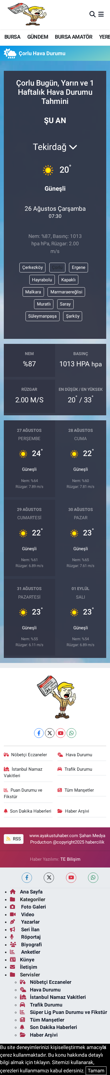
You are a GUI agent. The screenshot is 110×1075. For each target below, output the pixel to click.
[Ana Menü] (101, 14)
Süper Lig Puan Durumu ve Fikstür (68, 1012)
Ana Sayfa (31, 892)
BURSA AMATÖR (73, 37)
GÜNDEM (37, 37)
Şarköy (72, 316)
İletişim (28, 967)
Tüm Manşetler (79, 790)
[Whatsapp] (71, 733)
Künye (27, 960)
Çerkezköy (32, 267)
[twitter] (49, 878)
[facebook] (27, 878)
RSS (16, 839)
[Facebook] (39, 733)
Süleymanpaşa (42, 316)
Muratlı (44, 304)
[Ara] (92, 14)
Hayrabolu (42, 279)
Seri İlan (30, 929)
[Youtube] (60, 733)
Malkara (33, 292)
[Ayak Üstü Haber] (26, 14)
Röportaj (30, 937)
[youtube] (71, 878)
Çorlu (57, 267)
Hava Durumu (79, 754)
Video (27, 914)
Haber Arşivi (77, 811)
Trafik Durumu (78, 769)
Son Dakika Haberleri (30, 811)
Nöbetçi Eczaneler (29, 754)
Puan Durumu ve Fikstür (23, 793)
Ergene (78, 267)
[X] (50, 733)
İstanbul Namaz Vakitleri (23, 772)
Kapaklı (68, 279)
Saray (65, 304)
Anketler (30, 952)
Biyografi (31, 944)
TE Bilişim (70, 859)
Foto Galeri (33, 907)
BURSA (12, 37)
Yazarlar (30, 922)
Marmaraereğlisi (66, 292)
